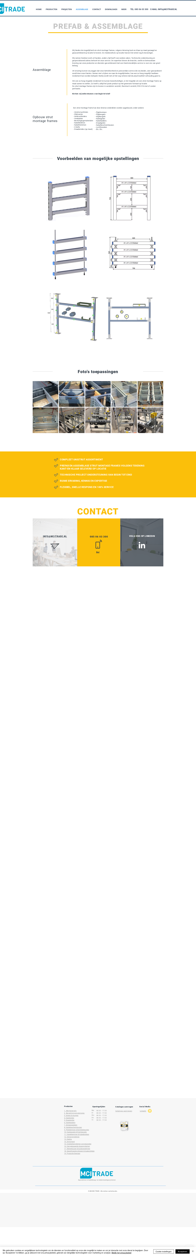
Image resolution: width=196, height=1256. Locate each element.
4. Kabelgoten (69, 1118)
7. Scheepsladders (70, 1125)
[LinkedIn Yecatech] (142, 545)
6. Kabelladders (69, 1123)
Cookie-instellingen (164, 1251)
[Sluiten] (192, 1251)
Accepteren (182, 1251)
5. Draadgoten (69, 1120)
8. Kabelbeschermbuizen (73, 1127)
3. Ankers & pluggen (71, 1116)
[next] (158, 408)
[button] (51, 9)
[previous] (37, 408)
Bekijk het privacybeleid (121, 1252)
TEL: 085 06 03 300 (139, 9)
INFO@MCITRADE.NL (167, 9)
